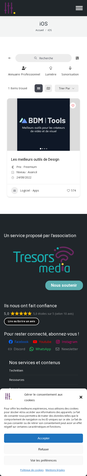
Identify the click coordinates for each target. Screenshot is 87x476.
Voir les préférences (43, 460)
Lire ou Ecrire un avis (21, 321)
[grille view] (39, 88)
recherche (46, 58)
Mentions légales (55, 470)
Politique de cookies (32, 470)
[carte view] (48, 88)
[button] (81, 397)
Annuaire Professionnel (24, 74)
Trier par (64, 88)
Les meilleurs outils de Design (35, 159)
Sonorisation (70, 74)
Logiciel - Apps (29, 190)
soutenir (64, 285)
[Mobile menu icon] (79, 8)
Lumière (50, 74)
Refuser (43, 449)
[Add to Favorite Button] (73, 105)
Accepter (44, 438)
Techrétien (16, 370)
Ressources (16, 380)
